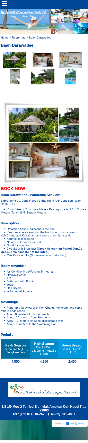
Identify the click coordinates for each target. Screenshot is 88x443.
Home (5, 37)
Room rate (19, 37)
